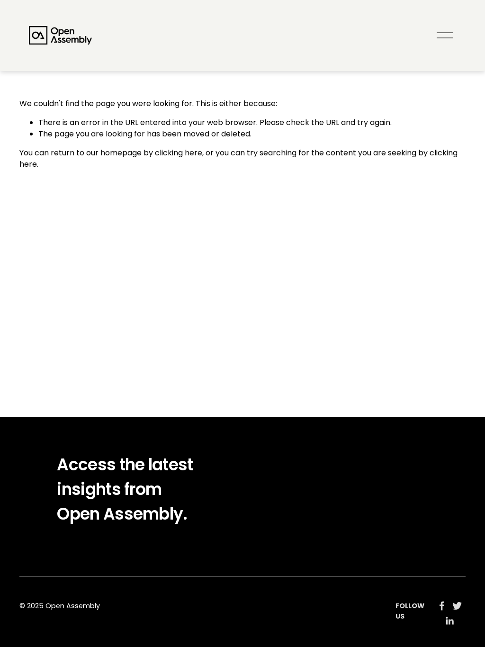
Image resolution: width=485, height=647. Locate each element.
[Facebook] (442, 606)
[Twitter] (457, 606)
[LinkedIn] (449, 621)
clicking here (178, 152)
